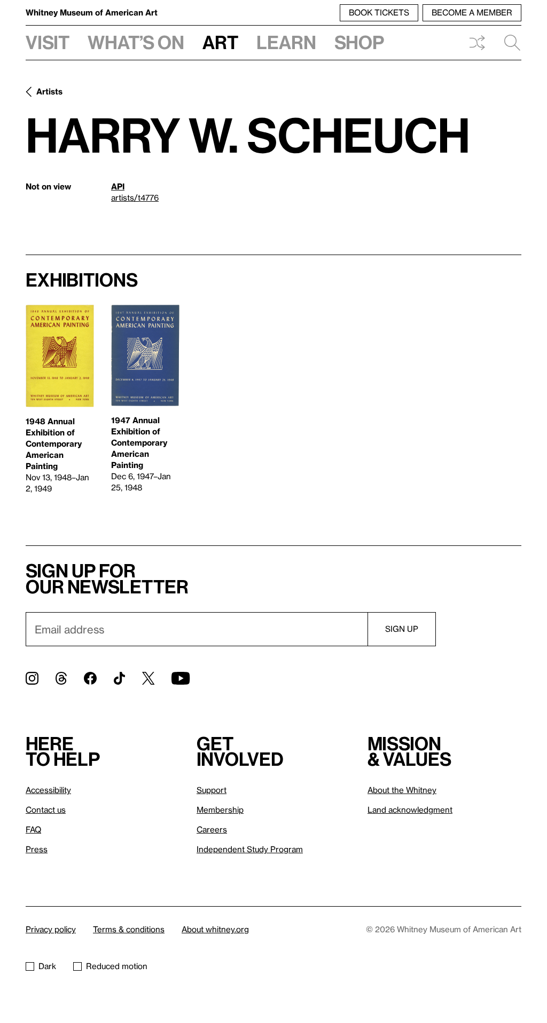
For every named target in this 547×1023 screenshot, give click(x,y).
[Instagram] (32, 678)
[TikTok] (119, 678)
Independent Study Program (250, 849)
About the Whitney (402, 790)
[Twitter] (148, 678)
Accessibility (48, 790)
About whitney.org (215, 929)
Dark (47, 966)
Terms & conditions (129, 929)
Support (211, 790)
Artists (49, 91)
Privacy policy (51, 929)
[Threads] (61, 678)
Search (508, 43)
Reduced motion (116, 966)
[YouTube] (180, 678)
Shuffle (477, 43)
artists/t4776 (135, 197)
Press (37, 849)
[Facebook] (90, 678)
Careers (212, 829)
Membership (220, 809)
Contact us (46, 809)
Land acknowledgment (410, 809)
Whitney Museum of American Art (92, 12)
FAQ (33, 829)
